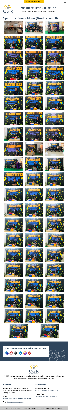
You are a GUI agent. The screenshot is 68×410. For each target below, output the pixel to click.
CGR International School (29, 408)
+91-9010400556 (41, 390)
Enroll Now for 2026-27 (34, 1)
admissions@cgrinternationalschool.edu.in (17, 398)
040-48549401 (40, 396)
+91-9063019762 (53, 390)
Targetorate (58, 408)
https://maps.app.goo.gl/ (15, 402)
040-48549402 (51, 396)
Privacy (42, 408)
